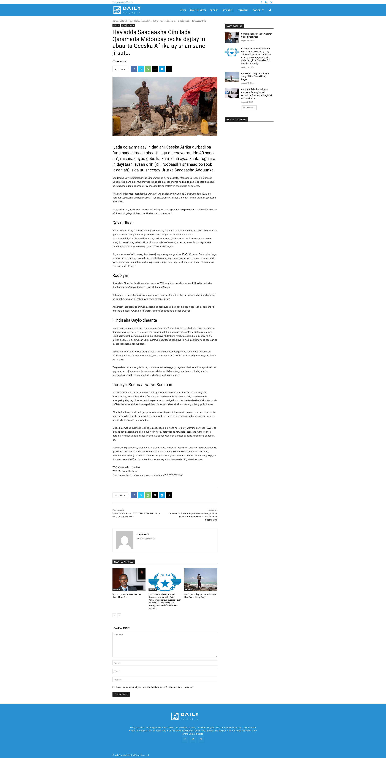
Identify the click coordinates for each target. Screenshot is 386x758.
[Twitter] (271, 2)
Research (228, 10)
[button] (270, 10)
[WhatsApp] (148, 69)
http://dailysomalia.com (146, 538)
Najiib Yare (121, 61)
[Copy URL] (169, 69)
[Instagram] (266, 2)
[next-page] (119, 615)
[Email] (155, 69)
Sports (214, 10)
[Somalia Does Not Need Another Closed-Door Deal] (129, 579)
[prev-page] (114, 615)
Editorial (243, 10)
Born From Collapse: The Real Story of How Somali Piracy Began (255, 76)
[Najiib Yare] (114, 61)
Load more (248, 107)
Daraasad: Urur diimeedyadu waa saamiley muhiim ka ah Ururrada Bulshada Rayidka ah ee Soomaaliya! (192, 516)
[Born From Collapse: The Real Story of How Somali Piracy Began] (200, 579)
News (183, 10)
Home (115, 21)
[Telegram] (162, 69)
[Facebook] (261, 2)
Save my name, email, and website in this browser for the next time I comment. (155, 687)
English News (198, 10)
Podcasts (258, 10)
